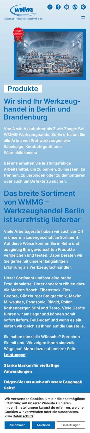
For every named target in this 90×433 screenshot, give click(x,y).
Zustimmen (17, 425)
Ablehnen (43, 425)
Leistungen (14, 354)
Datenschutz (23, 416)
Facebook (72, 382)
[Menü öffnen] (83, 17)
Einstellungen (26, 407)
